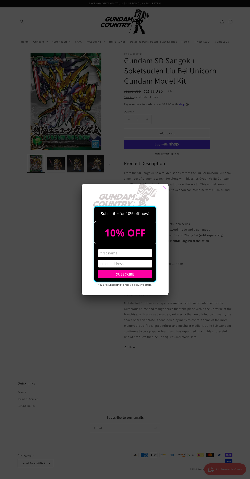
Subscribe (125, 274)
